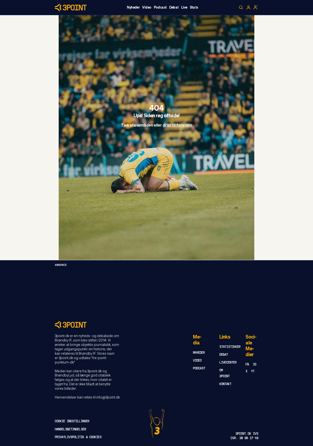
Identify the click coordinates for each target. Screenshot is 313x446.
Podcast (160, 7)
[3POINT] (156, 324)
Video (146, 7)
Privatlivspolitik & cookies (78, 437)
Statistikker (229, 347)
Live (184, 7)
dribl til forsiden (177, 126)
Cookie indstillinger (72, 421)
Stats (194, 7)
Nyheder (133, 7)
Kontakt (225, 384)
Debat (174, 7)
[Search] (241, 8)
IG (254, 364)
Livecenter (227, 362)
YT (252, 371)
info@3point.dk (108, 397)
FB (247, 364)
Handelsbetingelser (70, 429)
